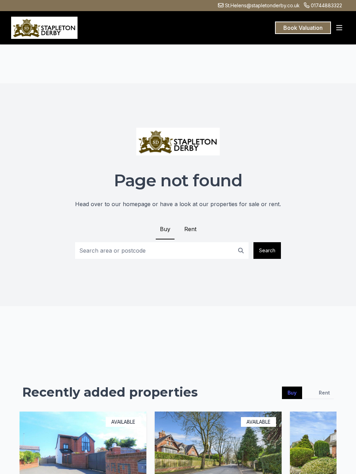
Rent (190, 229)
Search (267, 250)
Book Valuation (303, 27)
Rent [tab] (324, 393)
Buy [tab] (292, 393)
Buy (165, 229)
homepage (137, 204)
